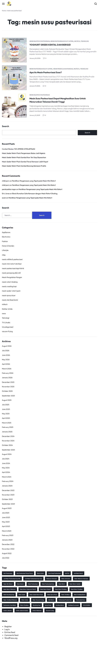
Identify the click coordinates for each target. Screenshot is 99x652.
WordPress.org (10, 638)
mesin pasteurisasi (33, 584)
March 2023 (6, 531)
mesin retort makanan (9, 589)
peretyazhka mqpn (9, 189)
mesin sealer (22, 594)
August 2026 (6, 346)
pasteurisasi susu (80, 600)
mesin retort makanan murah (28, 589)
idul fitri (67, 573)
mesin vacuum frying (38, 600)
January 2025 (7, 432)
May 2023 (6, 522)
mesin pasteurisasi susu (48, 584)
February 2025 (7, 427)
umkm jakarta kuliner (22, 610)
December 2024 (8, 436)
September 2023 (8, 504)
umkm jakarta (7, 610)
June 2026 (6, 355)
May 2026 (6, 359)
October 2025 (7, 391)
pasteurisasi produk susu (65, 600)
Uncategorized (7, 327)
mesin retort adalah (75, 584)
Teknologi (85, 41)
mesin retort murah (45, 589)
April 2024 (6, 472)
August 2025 (6, 400)
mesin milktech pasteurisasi (39, 41)
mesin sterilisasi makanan (10, 600)
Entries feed (9, 632)
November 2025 (8, 387)
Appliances (6, 232)
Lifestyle (5, 250)
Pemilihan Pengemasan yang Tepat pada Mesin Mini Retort (34, 181)
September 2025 (8, 396)
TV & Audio (6, 322)
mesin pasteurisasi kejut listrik (61, 41)
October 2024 (7, 445)
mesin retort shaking (10, 282)
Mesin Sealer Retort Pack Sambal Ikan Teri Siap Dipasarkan (24, 157)
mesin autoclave (65, 578)
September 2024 (8, 450)
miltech (77, 41)
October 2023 (7, 499)
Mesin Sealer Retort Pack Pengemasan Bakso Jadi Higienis (23, 153)
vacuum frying (7, 331)
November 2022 (8, 549)
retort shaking (24, 605)
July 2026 (5, 350)
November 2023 (8, 495)
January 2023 (7, 540)
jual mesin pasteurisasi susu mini (11, 578)
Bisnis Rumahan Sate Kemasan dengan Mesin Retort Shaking (34, 193)
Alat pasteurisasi (7, 573)
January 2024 (7, 486)
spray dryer (48, 605)
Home (4, 10)
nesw (4, 313)
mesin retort (61, 584)
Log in (7, 629)
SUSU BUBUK (86, 605)
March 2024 (6, 477)
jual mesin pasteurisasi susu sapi (33, 578)
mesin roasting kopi (9, 286)
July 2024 (5, 459)
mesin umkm (24, 600)
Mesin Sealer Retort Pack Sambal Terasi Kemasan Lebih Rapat (25, 162)
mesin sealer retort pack (11, 291)
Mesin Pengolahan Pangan (63, 69)
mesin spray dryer (9, 295)
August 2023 (6, 508)
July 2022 (5, 558)
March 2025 (6, 423)
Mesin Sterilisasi (65, 594)
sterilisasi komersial (73, 605)
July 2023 (5, 513)
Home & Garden (8, 246)
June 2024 (6, 463)
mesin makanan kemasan (81, 578)
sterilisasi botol (60, 605)
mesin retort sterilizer (77, 589)
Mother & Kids (7, 309)
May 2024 (6, 468)
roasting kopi (36, 605)
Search (5, 126)
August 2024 (6, 454)
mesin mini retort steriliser (12, 264)
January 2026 (7, 377)
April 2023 (6, 526)
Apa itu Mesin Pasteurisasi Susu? (45, 72)
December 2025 (8, 382)
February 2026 (7, 373)
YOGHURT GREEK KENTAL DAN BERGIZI (50, 44)
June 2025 (6, 409)
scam (4, 198)
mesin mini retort (8, 584)
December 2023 (8, 490)
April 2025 (6, 418)
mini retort (51, 600)
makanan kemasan (51, 578)
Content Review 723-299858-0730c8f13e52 (18, 149)
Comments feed (11, 635)
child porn (5, 181)
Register (8, 626)
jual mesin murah (78, 573)
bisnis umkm (40, 573)
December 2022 (8, 544)
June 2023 (6, 517)
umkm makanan (37, 610)
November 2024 (8, 441)
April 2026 (6, 364)
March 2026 (6, 369)
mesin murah (20, 584)
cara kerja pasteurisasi (54, 573)
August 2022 (6, 553)
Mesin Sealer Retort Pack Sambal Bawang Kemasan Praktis (24, 166)
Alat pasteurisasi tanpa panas (25, 573)
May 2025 (6, 414)
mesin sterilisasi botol (10, 300)
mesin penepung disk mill (11, 273)
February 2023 (7, 535)
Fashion (5, 241)
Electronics (6, 237)
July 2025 (5, 405)
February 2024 (7, 481)
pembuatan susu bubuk (9, 605)
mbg (3, 255)
